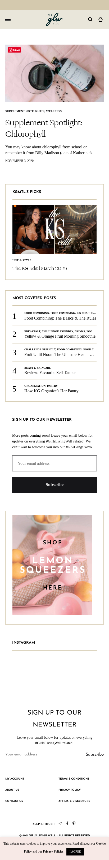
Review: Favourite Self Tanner (50, 372)
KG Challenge (88, 313)
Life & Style (21, 260)
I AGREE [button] (75, 851)
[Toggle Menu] (8, 20)
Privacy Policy (69, 790)
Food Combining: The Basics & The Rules (60, 318)
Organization (35, 385)
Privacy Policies (53, 851)
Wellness (54, 111)
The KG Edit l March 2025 (39, 268)
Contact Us (14, 801)
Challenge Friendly (57, 331)
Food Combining (36, 313)
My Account (14, 778)
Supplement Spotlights (24, 111)
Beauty (29, 367)
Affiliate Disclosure (74, 801)
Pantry (52, 385)
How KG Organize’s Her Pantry (51, 391)
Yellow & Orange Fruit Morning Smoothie (60, 336)
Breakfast (32, 331)
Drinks (80, 331)
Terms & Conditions (73, 778)
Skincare (44, 367)
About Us (12, 790)
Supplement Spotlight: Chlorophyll (44, 128)
